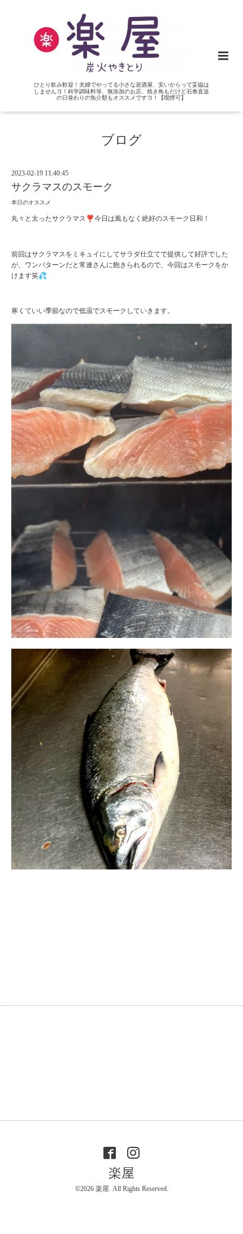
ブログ (121, 140)
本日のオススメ (31, 202)
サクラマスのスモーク (62, 186)
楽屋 (121, 1173)
